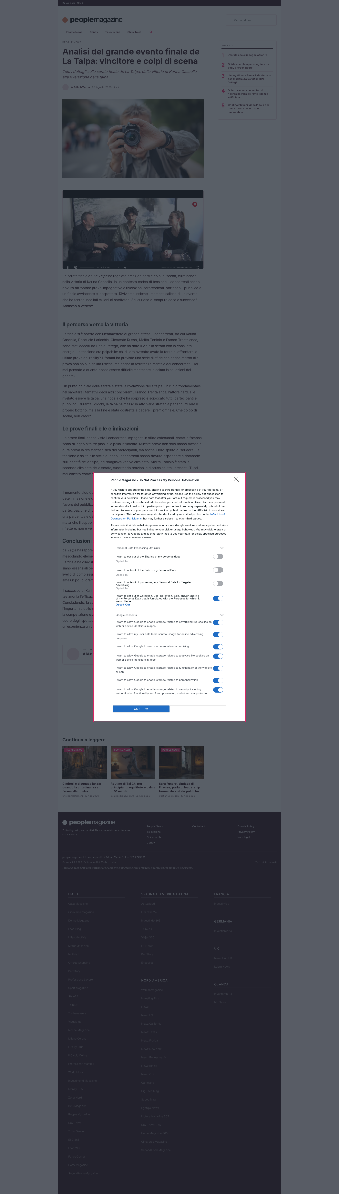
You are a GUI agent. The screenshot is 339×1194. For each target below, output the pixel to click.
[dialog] (169, 597)
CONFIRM (141, 708)
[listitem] (169, 548)
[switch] (218, 556)
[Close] (237, 480)
